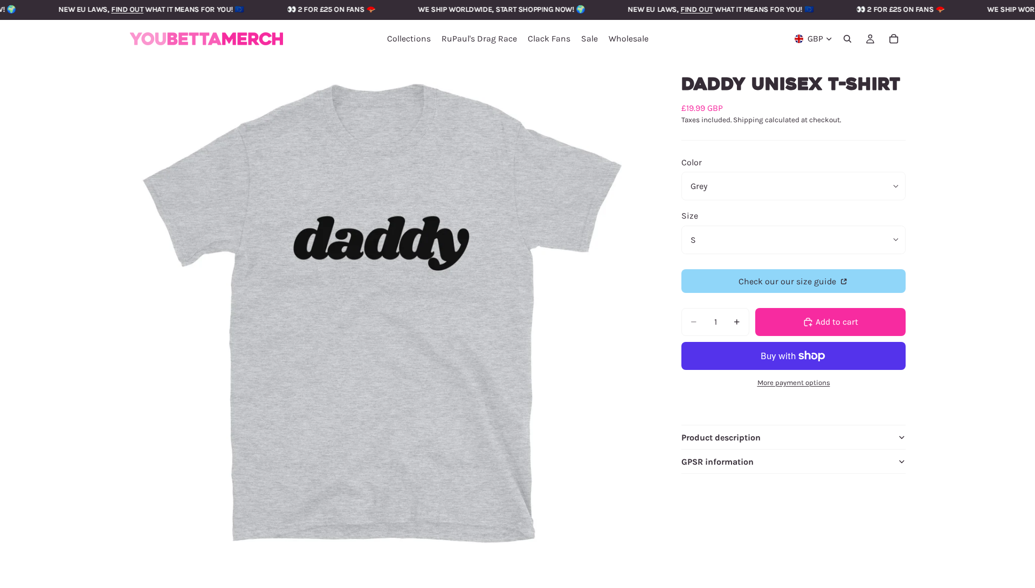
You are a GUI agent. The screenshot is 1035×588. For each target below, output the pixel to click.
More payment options (793, 383)
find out (108, 9)
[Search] (847, 39)
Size (689, 216)
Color (691, 162)
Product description (721, 437)
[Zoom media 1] (381, 310)
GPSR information (717, 462)
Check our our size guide (788, 281)
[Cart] (894, 39)
